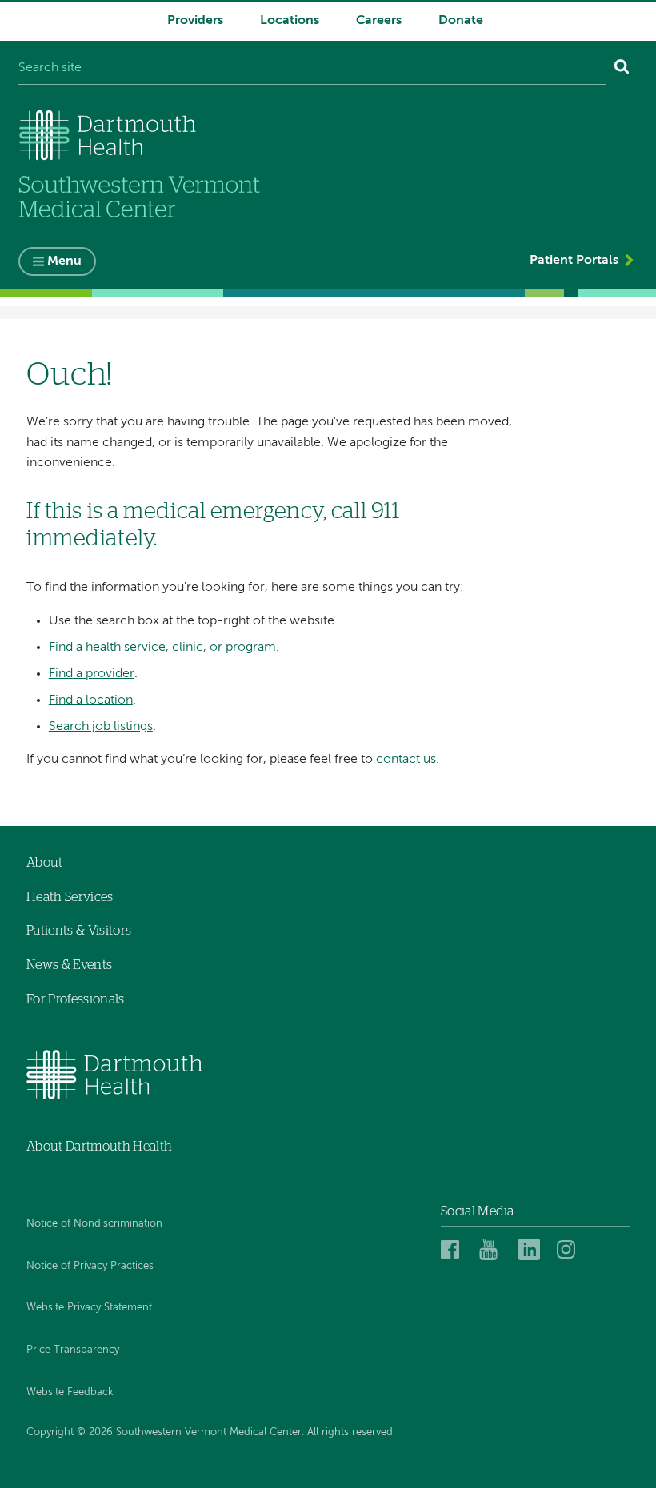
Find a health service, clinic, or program (162, 647)
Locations (289, 20)
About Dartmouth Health (99, 1146)
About (44, 862)
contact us (406, 759)
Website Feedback (70, 1392)
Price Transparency (72, 1350)
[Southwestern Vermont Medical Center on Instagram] (570, 1249)
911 (385, 512)
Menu (64, 261)
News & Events (69, 965)
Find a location (91, 700)
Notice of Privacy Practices (90, 1266)
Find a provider (91, 674)
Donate (460, 20)
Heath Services (69, 897)
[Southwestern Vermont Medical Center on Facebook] (455, 1249)
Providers (195, 20)
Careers (379, 20)
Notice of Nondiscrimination (94, 1224)
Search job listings (101, 726)
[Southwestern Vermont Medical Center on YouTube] (494, 1249)
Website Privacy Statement (89, 1307)
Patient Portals (574, 260)
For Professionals (75, 999)
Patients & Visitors (78, 930)
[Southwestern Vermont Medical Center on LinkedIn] (533, 1249)
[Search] (622, 69)
